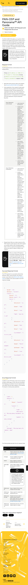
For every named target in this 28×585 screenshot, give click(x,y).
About (4, 556)
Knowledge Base (6, 562)
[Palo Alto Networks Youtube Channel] (14, 576)
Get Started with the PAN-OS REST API (10, 10)
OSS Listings (5, 548)
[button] (27, 468)
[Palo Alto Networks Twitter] (11, 576)
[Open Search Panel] (9, 3)
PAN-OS (6, 9)
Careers (5, 557)
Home (3, 9)
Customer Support (7, 559)
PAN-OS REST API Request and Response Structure (12, 11)
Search (4, 544)
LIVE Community (6, 560)
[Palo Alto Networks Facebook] (4, 576)
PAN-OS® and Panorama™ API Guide (16, 9)
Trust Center (5, 569)
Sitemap (5, 550)
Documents (5, 572)
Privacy (4, 568)
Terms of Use (6, 571)
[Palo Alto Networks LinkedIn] (8, 576)
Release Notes (6, 542)
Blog (4, 545)
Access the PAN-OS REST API (12, 85)
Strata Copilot (21, 3)
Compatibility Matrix (7, 547)
